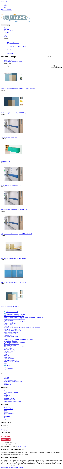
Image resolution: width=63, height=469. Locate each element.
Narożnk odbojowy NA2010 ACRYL (10, 306)
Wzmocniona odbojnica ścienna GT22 (11, 185)
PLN (5, 4)
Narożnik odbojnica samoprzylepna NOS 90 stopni (14, 113)
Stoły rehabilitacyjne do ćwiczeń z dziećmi (15, 322)
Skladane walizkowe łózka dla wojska (14, 316)
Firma (5, 28)
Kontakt (6, 36)
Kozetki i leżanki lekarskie (11, 336)
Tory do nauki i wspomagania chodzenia (14, 342)
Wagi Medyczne (8, 335)
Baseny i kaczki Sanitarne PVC (12, 329)
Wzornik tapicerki (8, 30)
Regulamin (7, 416)
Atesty (5, 410)
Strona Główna (8, 60)
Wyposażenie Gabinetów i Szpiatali (16, 46)
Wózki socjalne (8, 348)
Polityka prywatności (9, 393)
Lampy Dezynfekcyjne (10, 323)
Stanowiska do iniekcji (10, 345)
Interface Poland (22, 446)
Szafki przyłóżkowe (9, 358)
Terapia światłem (8, 326)
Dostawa (6, 33)
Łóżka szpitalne (8, 357)
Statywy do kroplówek (10, 333)
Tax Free (6, 396)
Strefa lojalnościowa (9, 398)
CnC (5, 369)
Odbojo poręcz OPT (6, 161)
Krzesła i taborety (8, 338)
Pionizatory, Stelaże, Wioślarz (11, 361)
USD (5, 7)
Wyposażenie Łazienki (13, 43)
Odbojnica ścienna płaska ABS (9, 137)
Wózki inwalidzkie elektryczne (12, 324)
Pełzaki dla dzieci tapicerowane (12, 349)
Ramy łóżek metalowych (10, 360)
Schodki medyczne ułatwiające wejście (14, 347)
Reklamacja (7, 395)
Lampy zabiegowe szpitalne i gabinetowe (14, 319)
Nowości (6, 377)
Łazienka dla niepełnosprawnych (12, 401)
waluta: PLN (4, 1)
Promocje (6, 32)
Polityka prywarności (6, 467)
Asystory (6, 355)
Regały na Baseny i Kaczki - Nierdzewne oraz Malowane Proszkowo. (22, 327)
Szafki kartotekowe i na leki (11, 332)
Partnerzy (6, 417)
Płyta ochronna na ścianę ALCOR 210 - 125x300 (13, 282)
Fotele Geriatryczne (9, 320)
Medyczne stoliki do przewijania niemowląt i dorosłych (18, 339)
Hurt (5, 35)
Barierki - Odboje (8, 351)
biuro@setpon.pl (5, 429)
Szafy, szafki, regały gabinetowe (12, 330)
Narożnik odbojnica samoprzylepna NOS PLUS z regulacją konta (18, 88)
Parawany (6, 354)
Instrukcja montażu (9, 413)
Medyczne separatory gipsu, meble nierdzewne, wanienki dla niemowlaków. (23, 317)
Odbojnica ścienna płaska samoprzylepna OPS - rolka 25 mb (16, 234)
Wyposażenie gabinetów (10, 341)
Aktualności (7, 407)
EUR (5, 5)
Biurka (5, 363)
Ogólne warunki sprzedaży (11, 392)
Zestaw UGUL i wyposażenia (11, 344)
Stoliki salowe (7, 352)
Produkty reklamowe (9, 399)
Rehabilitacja (10, 53)
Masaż (9, 49)
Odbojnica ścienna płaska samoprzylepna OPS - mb (14, 209)
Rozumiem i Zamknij (17, 467)
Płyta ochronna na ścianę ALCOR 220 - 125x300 (13, 258)
